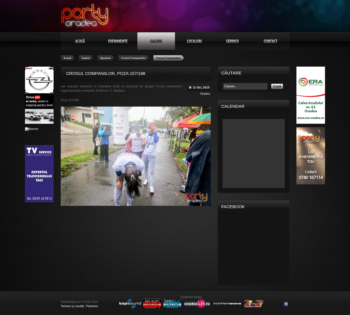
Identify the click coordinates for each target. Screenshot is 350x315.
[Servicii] (232, 41)
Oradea (205, 93)
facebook (286, 304)
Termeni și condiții (72, 306)
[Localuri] (194, 41)
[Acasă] (80, 41)
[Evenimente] (118, 41)
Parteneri (92, 306)
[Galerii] (156, 41)
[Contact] (270, 41)
